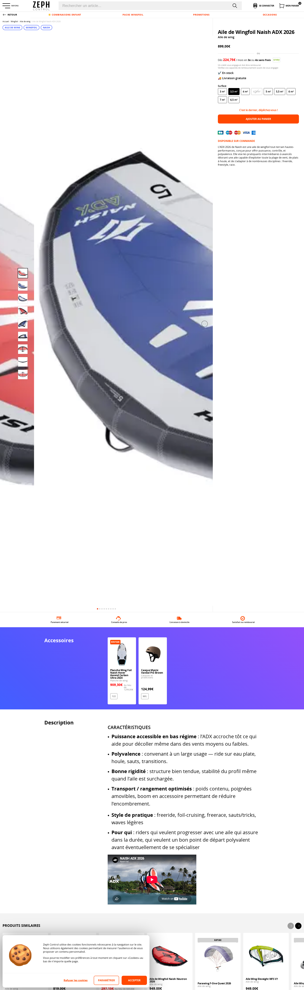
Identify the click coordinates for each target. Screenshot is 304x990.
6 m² (291, 91)
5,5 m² (279, 91)
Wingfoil (14, 21)
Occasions (270, 14)
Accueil (6, 21)
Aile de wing (25, 21)
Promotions (201, 14)
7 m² (222, 100)
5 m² (268, 91)
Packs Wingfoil (133, 14)
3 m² (222, 91)
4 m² (245, 91)
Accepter (134, 980)
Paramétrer (106, 980)
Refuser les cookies (76, 980)
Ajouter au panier (258, 119)
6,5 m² (234, 100)
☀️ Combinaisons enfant (64, 14)
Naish (46, 27)
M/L (145, 696)
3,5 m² (234, 91)
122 (114, 696)
